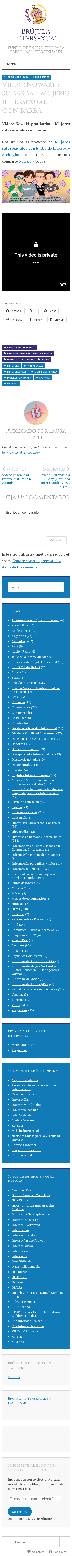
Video (45, 359)
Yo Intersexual (22, 1155)
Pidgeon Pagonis (23, 1301)
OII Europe (19, 1277)
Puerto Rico (20, 940)
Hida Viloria (20, 1200)
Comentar (56, 540)
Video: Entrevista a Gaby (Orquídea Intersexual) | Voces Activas (55, 477)
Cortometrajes (22, 712)
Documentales (22, 764)
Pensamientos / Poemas (28, 919)
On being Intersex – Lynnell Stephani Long (38, 1294)
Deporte (17, 744)
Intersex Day (20, 1099)
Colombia (18, 702)
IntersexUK (19, 1256)
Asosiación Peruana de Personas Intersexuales (34, 1087)
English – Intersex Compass (31, 775)
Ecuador (17, 770)
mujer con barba (46, 371)
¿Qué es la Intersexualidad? (31, 657)
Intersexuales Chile (25, 1110)
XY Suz (17, 1336)
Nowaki (25, 161)
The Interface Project (27, 1321)
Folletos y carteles (24, 812)
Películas (18, 914)
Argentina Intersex (25, 1080)
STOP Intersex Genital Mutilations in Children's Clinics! (38, 1314)
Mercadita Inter (23, 1045)
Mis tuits (14, 1377)
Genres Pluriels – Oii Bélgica (31, 1195)
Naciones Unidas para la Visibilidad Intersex (36, 1138)
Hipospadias (20, 831)
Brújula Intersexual (36, 35)
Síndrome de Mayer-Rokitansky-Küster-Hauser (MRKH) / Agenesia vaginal (35, 970)
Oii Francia (19, 1282)
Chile (15, 697)
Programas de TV (24, 935)
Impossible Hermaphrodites (31, 1214)
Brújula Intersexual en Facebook (29, 1401)
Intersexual (35, 365)
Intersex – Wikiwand (26, 1225)
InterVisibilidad (22, 1115)
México (12, 359)
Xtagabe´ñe (19, 1010)
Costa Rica (19, 718)
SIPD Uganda (21, 1307)
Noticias (17, 904)
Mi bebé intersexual (25, 1131)
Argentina (19, 636)
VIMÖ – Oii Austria (25, 1331)
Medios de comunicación (29, 898)
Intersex (13, 365)
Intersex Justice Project (28, 1240)
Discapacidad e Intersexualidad (33, 754)
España (17, 807)
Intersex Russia (22, 1246)
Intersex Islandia (23, 1235)
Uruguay (17, 994)
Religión (17, 951)
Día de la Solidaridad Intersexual (34, 728)
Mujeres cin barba (19, 377)
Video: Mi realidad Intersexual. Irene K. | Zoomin (17, 475)
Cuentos (17, 723)
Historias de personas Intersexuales (36, 837)
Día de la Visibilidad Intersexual (33, 733)
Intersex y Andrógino (26, 1104)
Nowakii (12, 383)
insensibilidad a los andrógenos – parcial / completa (34, 876)
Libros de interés (23, 883)
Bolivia (16, 672)
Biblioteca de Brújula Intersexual (34, 662)
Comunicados (21, 707)
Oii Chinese (19, 1272)
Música (16, 893)
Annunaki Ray (21, 1190)
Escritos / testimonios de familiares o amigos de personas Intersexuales (37, 791)
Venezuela (19, 999)
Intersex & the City (25, 1220)
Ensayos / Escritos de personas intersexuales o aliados (33, 782)
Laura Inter (41, 77)
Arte (15, 646)
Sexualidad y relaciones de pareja (34, 989)
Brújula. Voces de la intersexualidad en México (36, 690)
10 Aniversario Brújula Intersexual (35, 620)
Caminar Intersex (24, 1094)
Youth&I (18, 1342)
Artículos (18, 641)
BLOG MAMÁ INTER (26, 667)
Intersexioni (20, 1251)
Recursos (18, 945)
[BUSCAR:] (36, 587)
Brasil (16, 677)
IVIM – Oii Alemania (26, 1266)
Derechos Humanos (25, 749)
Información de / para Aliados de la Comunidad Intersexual (36, 847)
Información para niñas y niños (29, 353)
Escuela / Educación (25, 802)
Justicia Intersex (23, 1120)
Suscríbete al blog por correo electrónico (31, 1468)
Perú (15, 924)
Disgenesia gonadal (25, 759)
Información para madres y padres (36, 854)
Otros (29, 359)
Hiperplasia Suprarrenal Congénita (36, 823)
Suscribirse (19, 1512)
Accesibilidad (21, 625)
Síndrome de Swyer (25, 979)
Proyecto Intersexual (26, 1150)
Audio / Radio (21, 651)
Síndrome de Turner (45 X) (31, 984)
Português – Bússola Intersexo (33, 930)
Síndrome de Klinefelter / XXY (33, 961)
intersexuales (17, 371)
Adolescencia (21, 631)
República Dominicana (27, 956)
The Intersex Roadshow (28, 1326)
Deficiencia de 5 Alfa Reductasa (33, 739)
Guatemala (19, 817)
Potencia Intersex (24, 1145)
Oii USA (17, 1287)
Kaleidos (17, 1125)
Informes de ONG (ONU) (29, 869)
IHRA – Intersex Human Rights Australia (33, 1207)
